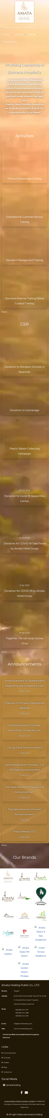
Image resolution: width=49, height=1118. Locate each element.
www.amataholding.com (23, 1029)
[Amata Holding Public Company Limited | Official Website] (24, 12)
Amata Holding (34, 1114)
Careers (6, 1062)
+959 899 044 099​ (21, 1016)
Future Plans (28, 27)
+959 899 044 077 (21, 1010)
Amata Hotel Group (37, 1104)
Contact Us (8, 1072)
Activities (32, 34)
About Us (7, 34)
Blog (5, 1067)
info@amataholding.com (23, 1024)
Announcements (9, 42)
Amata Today (15, 27)
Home (5, 27)
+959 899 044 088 (22, 1013)
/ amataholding (13, 1085)
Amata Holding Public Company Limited (19, 1101)
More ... (5, 312)
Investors (19, 34)
